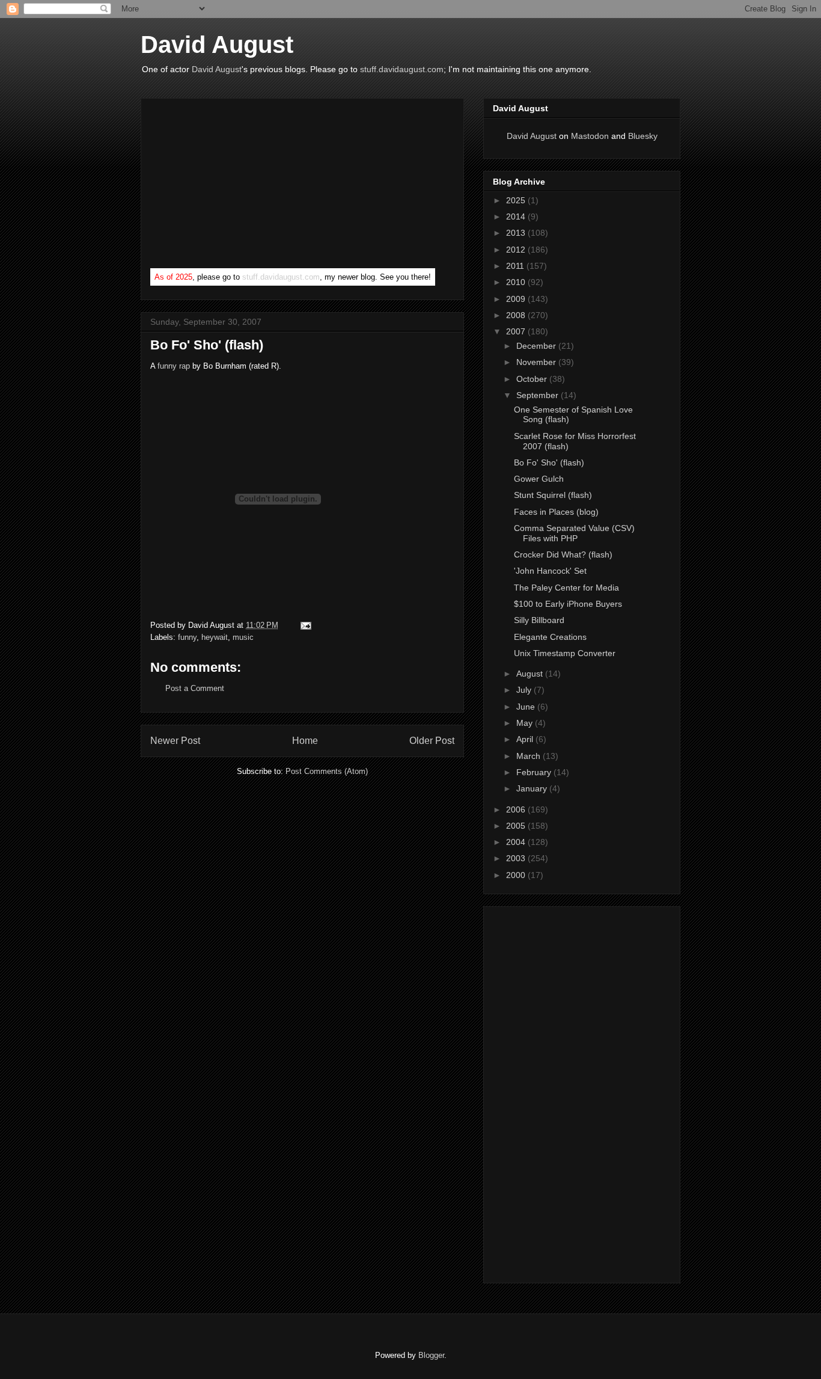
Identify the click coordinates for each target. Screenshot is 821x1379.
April (526, 739)
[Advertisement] (240, 186)
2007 (517, 331)
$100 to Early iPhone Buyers (568, 604)
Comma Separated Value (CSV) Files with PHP (574, 533)
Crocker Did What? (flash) (563, 554)
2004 (517, 842)
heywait (214, 637)
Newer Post (175, 741)
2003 (517, 858)
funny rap (173, 365)
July (525, 690)
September (538, 395)
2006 (517, 809)
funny (187, 637)
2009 (517, 299)
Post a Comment (194, 688)
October (532, 379)
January (532, 788)
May (525, 723)
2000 (517, 875)
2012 (517, 249)
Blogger (431, 1355)
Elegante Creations (550, 637)
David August (217, 44)
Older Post (431, 741)
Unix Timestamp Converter (564, 653)
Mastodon (590, 136)
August (530, 673)
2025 (517, 200)
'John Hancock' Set (550, 571)
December (537, 346)
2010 (517, 282)
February (535, 772)
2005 (517, 826)
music (243, 637)
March (529, 756)
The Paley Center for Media (566, 587)
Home (305, 741)
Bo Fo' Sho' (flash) (206, 344)
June (526, 706)
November (537, 362)
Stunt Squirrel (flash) (553, 495)
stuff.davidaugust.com (402, 69)
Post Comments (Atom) (326, 771)
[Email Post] (303, 625)
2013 (517, 233)
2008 (517, 315)
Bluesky (643, 136)
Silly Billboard (539, 620)
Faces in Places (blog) (556, 512)
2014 (517, 216)
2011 (516, 266)
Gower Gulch (539, 479)
